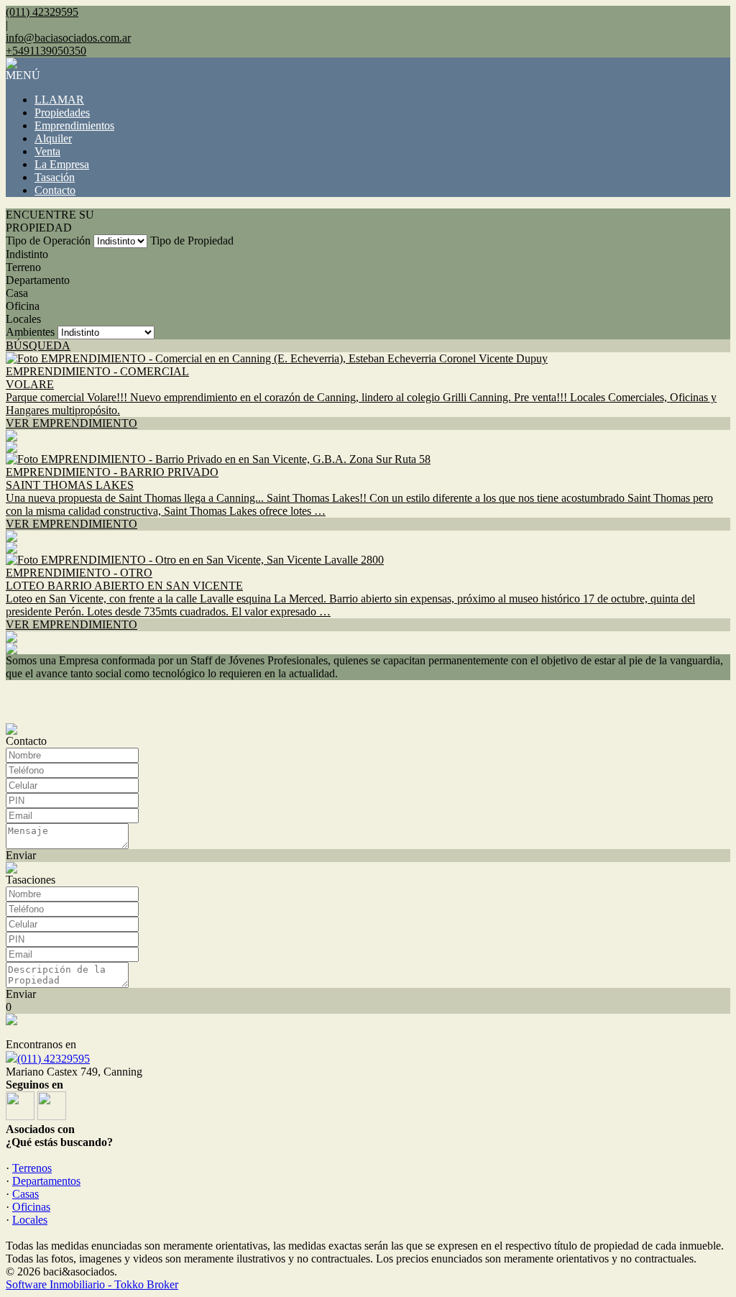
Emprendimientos (74, 125)
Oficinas (31, 1207)
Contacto (54, 190)
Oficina (23, 306)
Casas (25, 1194)
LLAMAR (59, 99)
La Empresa (61, 164)
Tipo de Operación (48, 240)
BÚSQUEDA (38, 345)
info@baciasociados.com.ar (68, 38)
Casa (17, 293)
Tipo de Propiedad (192, 240)
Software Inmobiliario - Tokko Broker (92, 1284)
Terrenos (32, 1168)
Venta (47, 151)
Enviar (21, 855)
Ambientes (30, 332)
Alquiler (53, 138)
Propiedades (62, 112)
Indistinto (27, 254)
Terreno (23, 267)
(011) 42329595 (53, 1059)
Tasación (54, 177)
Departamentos (46, 1181)
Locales (23, 319)
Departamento (38, 280)
